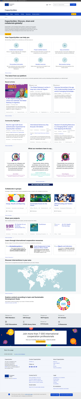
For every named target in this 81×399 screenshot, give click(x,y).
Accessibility (56, 383)
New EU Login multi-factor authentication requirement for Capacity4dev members (15, 127)
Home (7, 14)
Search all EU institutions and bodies (61, 388)
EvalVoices (61, 133)
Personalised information (16, 64)
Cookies (55, 382)
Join (74, 14)
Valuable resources (40, 64)
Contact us (31, 361)
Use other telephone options (35, 379)
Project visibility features (40, 49)
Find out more (8, 72)
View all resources (9, 257)
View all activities (9, 145)
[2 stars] (6, 354)
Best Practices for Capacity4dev (17, 132)
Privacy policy (56, 379)
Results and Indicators (65, 246)
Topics (11, 14)
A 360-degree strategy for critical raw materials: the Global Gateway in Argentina (16, 100)
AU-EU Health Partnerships (66, 225)
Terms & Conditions (57, 367)
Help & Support (56, 363)
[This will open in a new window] (9, 5)
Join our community (40, 341)
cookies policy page (29, 394)
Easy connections (64, 49)
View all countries (9, 293)
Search (73, 4)
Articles (22, 14)
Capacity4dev (11, 10)
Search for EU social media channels (36, 387)
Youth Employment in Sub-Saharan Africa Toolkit (42, 247)
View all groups (8, 215)
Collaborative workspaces (16, 49)
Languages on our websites (59, 377)
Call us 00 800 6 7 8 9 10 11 (35, 377)
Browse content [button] (35, 14)
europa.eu (15, 378)
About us (55, 361)
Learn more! (8, 34)
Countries (17, 14)
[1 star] (5, 354)
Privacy (54, 366)
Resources (28, 14)
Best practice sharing (64, 64)
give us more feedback (20, 354)
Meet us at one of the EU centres (36, 382)
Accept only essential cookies (66, 394)
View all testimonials (40, 181)
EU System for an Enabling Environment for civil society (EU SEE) (20, 227)
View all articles (8, 115)
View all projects (8, 237)
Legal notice (55, 380)
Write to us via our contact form (35, 380)
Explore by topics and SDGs (11, 302)
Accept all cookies (54, 394)
